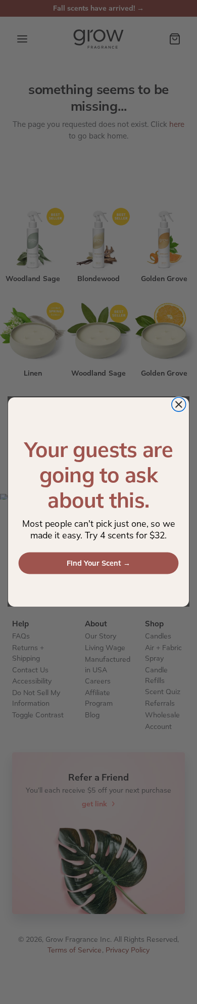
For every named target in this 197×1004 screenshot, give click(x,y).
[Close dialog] (179, 404)
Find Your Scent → (98, 563)
